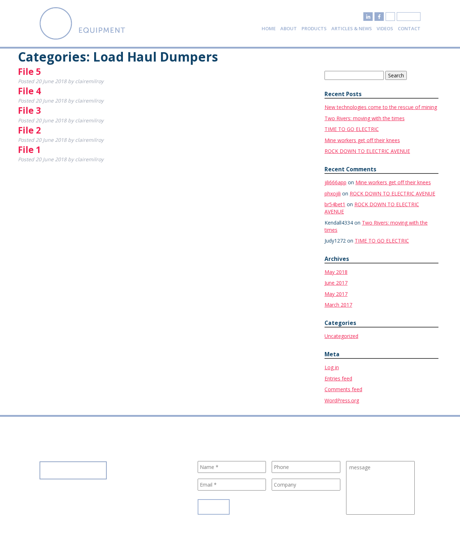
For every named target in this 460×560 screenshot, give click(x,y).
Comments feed (343, 389)
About (288, 28)
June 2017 (336, 282)
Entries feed (338, 378)
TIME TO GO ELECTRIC (352, 129)
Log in (332, 367)
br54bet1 (335, 204)
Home (269, 28)
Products (314, 28)
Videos (385, 28)
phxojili (333, 193)
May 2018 (336, 271)
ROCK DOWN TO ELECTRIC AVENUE (367, 151)
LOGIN (408, 16)
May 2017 (336, 293)
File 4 (29, 91)
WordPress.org (342, 400)
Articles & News (351, 28)
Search (396, 75)
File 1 (29, 149)
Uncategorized (341, 336)
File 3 (29, 110)
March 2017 (338, 304)
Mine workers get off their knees (362, 140)
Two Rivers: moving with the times (365, 118)
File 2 (29, 130)
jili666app (335, 182)
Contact (409, 28)
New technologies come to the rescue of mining (381, 107)
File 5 (29, 71)
